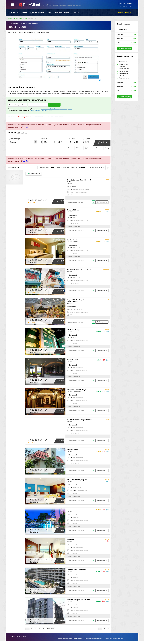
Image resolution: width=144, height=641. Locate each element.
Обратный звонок (125, 3)
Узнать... (64, 4)
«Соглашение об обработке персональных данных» (56, 109)
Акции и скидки (62, 12)
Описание (11, 32)
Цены (24, 12)
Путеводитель (123, 71)
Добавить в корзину (124, 48)
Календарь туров (124, 73)
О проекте (58, 636)
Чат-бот (121, 75)
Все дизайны (31, 32)
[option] (58, 58)
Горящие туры (123, 64)
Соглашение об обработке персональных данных (69, 638)
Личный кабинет (123, 12)
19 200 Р (133, 91)
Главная (10, 18)
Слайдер (122, 66)
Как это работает (20, 32)
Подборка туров (124, 78)
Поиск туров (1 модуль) (20, 18)
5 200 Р (134, 34)
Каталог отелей (124, 68)
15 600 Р (133, 42)
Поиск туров (32, 18)
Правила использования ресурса (113, 638)
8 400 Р (134, 38)
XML (50, 12)
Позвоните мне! (54, 105)
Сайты (76, 12)
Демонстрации (37, 12)
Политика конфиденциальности (93, 638)
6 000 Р (134, 83)
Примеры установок (43, 32)
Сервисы (14, 12)
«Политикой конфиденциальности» (41, 110)
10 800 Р (133, 87)
